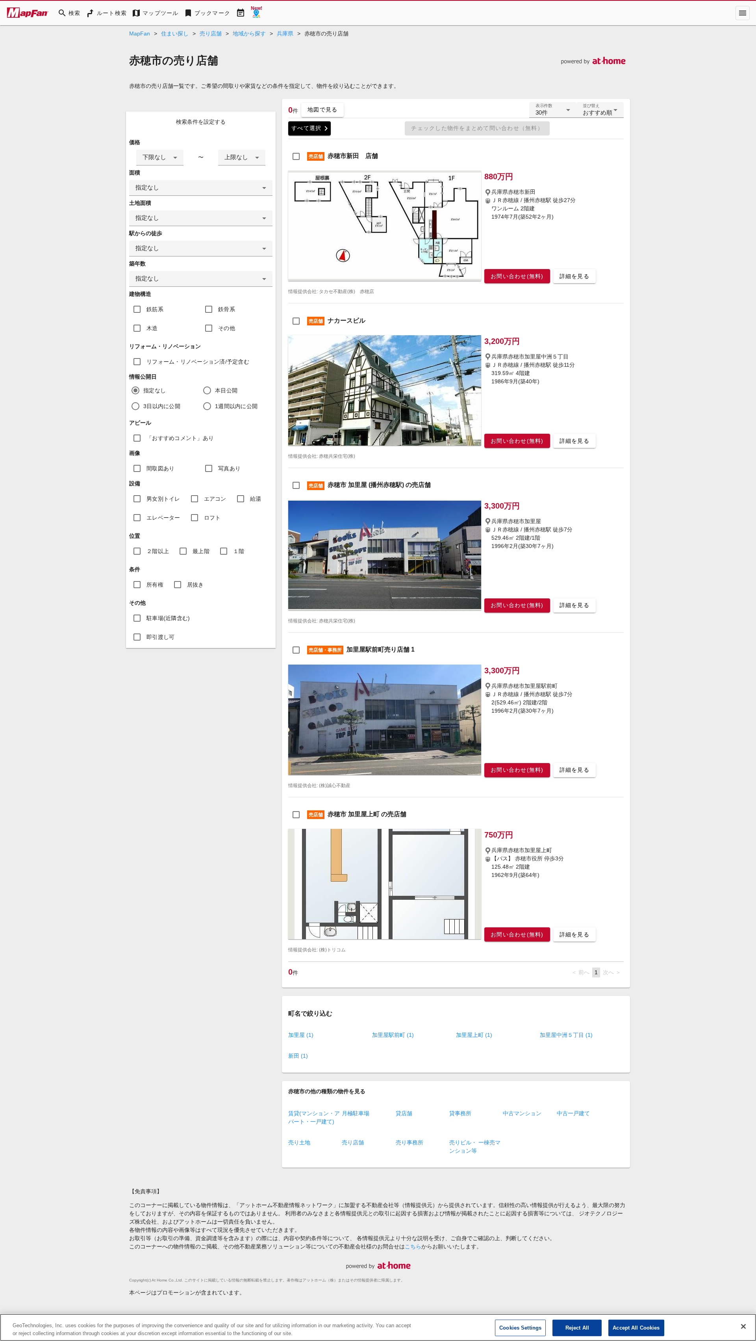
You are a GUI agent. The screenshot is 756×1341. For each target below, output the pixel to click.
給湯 (255, 499)
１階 (239, 551)
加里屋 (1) (300, 1035)
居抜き (195, 584)
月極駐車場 (355, 1113)
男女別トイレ (163, 499)
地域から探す (249, 33)
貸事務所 (460, 1113)
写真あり (229, 468)
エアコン (215, 499)
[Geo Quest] (256, 13)
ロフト (212, 517)
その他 (226, 328)
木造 (152, 328)
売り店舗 (211, 33)
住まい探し (175, 33)
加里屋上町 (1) (474, 1035)
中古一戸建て (573, 1113)
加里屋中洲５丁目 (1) (566, 1035)
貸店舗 (404, 1113)
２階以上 (157, 551)
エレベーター (163, 517)
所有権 (154, 584)
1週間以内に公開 (236, 406)
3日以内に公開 (161, 406)
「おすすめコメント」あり (180, 438)
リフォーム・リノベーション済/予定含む (197, 361)
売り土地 (299, 1142)
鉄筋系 (154, 309)
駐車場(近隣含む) (168, 618)
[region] (378, 1327)
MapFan (139, 33)
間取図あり (160, 468)
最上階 (201, 551)
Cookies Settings (520, 1328)
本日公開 (226, 390)
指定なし (154, 390)
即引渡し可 (160, 637)
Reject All (577, 1328)
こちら (413, 1246)
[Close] (743, 1326)
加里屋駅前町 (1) (393, 1035)
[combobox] (160, 157)
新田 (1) (298, 1056)
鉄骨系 (226, 309)
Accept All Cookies (636, 1328)
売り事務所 (409, 1142)
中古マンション (522, 1113)
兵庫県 (285, 33)
